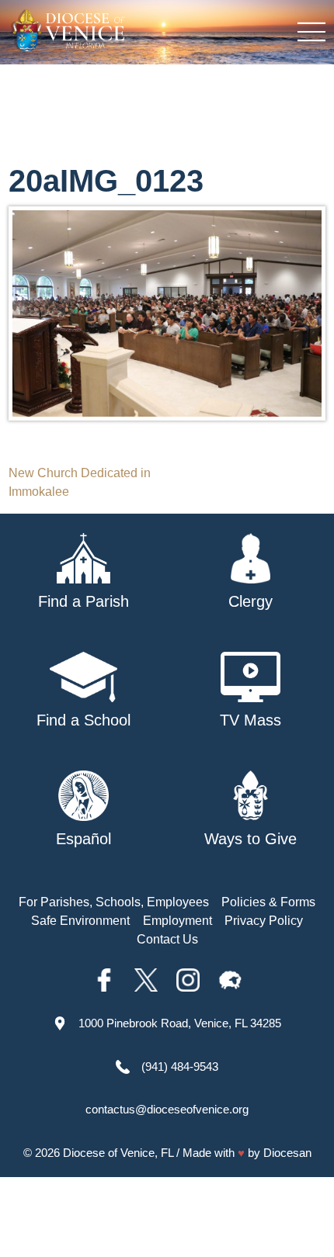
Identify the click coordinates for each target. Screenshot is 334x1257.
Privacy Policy (263, 920)
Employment (177, 920)
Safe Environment (80, 920)
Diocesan (287, 1152)
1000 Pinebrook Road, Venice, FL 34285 (179, 1023)
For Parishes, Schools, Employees (114, 902)
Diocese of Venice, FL (118, 1152)
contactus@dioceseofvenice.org (167, 1109)
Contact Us (167, 939)
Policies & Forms (268, 902)
